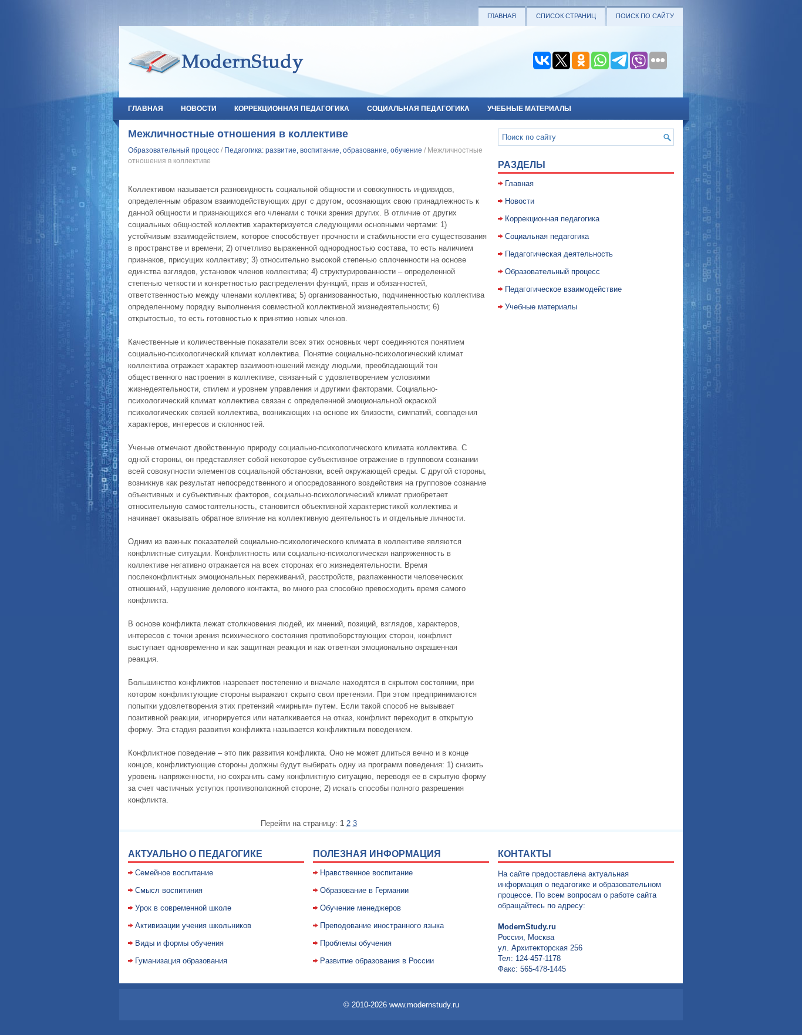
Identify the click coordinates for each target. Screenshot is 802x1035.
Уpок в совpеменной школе (183, 907)
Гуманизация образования (181, 960)
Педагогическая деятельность (559, 254)
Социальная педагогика (418, 108)
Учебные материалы (529, 108)
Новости (199, 108)
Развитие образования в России (377, 960)
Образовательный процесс (173, 150)
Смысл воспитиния (169, 890)
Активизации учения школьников (193, 925)
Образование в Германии (364, 890)
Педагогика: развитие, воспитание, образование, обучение (323, 150)
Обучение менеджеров (360, 907)
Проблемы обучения (356, 943)
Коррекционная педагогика (291, 108)
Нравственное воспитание (366, 872)
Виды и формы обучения (179, 943)
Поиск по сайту (645, 15)
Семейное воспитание (174, 872)
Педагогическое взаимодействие (563, 289)
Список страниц (566, 15)
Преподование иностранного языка (382, 925)
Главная (501, 15)
